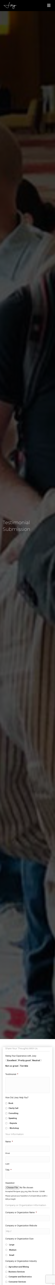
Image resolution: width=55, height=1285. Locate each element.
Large (11, 1245)
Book (11, 1103)
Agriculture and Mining (19, 1267)
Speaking (13, 1118)
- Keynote (13, 1123)
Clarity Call (13, 1108)
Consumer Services (17, 1282)
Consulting (13, 1113)
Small (11, 1255)
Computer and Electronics (20, 1277)
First (7, 1153)
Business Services (17, 1272)
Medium (12, 1250)
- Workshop (14, 1128)
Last (7, 1164)
